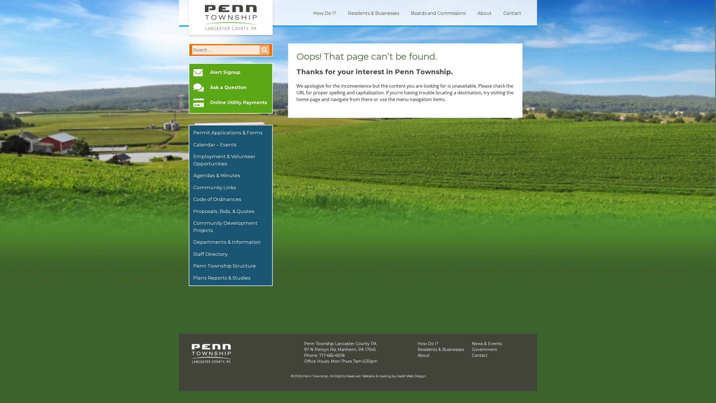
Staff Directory (210, 254)
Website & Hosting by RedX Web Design (394, 376)
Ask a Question (228, 87)
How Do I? (324, 13)
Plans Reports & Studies (222, 278)
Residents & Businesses (373, 13)
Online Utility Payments (238, 102)
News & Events (487, 343)
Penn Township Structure (224, 266)
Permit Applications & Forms (228, 132)
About (484, 13)
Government (484, 349)
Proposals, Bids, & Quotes (224, 211)
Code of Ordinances (217, 199)
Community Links (214, 187)
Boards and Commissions (438, 13)
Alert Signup (225, 72)
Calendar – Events (215, 144)
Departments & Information (227, 242)
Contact (512, 13)
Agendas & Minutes (216, 175)
